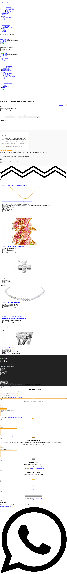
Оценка (1, 370)
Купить (61, 105)
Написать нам (4, 365)
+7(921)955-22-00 (3, 41)
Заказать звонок (3, 42)
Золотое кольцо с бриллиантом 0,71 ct (11, 347)
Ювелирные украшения (10, 117)
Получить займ (3, 369)
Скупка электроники (4, 381)
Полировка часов (3, 372)
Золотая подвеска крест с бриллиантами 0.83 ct (14, 275)
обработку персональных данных (15, 397)
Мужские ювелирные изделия (34, 117)
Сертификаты (3, 373)
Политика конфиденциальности (6, 383)
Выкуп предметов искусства (5, 376)
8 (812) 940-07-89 (4, 361)
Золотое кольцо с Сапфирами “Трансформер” (13, 246)
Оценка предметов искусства (6, 375)
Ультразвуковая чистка (5, 374)
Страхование (2, 379)
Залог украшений (3, 371)
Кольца (25, 117)
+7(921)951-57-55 (3, 40)
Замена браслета (3, 380)
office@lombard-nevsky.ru (5, 39)
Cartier (20, 117)
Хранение (2, 377)
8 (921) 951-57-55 (4, 360)
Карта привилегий (4, 382)
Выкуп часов (2, 368)
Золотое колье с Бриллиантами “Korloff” (12, 302)
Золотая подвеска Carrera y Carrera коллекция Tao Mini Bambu (17, 201)
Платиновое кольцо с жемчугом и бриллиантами (14, 318)
